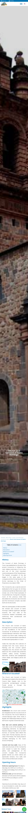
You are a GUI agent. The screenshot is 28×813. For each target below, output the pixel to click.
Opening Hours (7, 555)
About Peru (8, 537)
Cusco (13, 537)
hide (20, 545)
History (5, 548)
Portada (3, 537)
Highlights (6, 553)
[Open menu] (21, 4)
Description (6, 549)
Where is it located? (8, 551)
